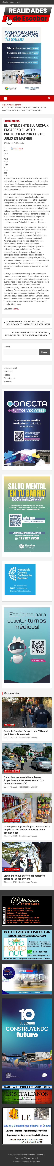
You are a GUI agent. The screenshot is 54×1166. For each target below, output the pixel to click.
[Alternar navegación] (5, 98)
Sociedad (8, 381)
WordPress (35, 1161)
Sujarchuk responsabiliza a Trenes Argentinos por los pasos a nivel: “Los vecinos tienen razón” (24, 780)
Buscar (7, 347)
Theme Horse (30, 1158)
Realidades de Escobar (28, 738)
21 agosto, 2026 (10, 882)
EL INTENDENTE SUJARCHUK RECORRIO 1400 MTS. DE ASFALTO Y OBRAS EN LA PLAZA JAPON (28, 323)
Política (7, 375)
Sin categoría (9, 378)
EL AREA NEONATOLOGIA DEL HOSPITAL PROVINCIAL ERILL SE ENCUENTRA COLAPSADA (26, 334)
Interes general (12, 121)
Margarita (20, 143)
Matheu (16, 309)
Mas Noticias (12, 693)
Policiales (8, 371)
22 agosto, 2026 (10, 738)
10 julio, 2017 (9, 143)
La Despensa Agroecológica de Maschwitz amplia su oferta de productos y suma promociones (27, 829)
